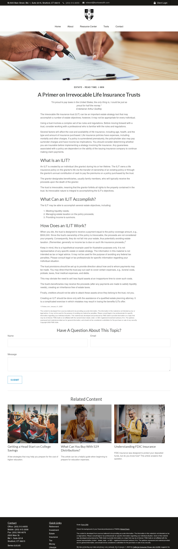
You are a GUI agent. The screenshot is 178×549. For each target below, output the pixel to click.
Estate (52, 533)
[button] (57, 26)
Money (52, 543)
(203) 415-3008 (21, 529)
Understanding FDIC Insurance (135, 446)
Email (93, 335)
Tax (50, 540)
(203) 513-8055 (72, 2)
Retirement (54, 526)
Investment (54, 530)
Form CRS (84, 524)
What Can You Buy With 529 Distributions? (80, 448)
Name (11, 335)
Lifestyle (52, 547)
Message (12, 354)
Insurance (53, 536)
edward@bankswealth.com (98, 2)
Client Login (162, 2)
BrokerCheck (124, 529)
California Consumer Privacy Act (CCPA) (146, 547)
